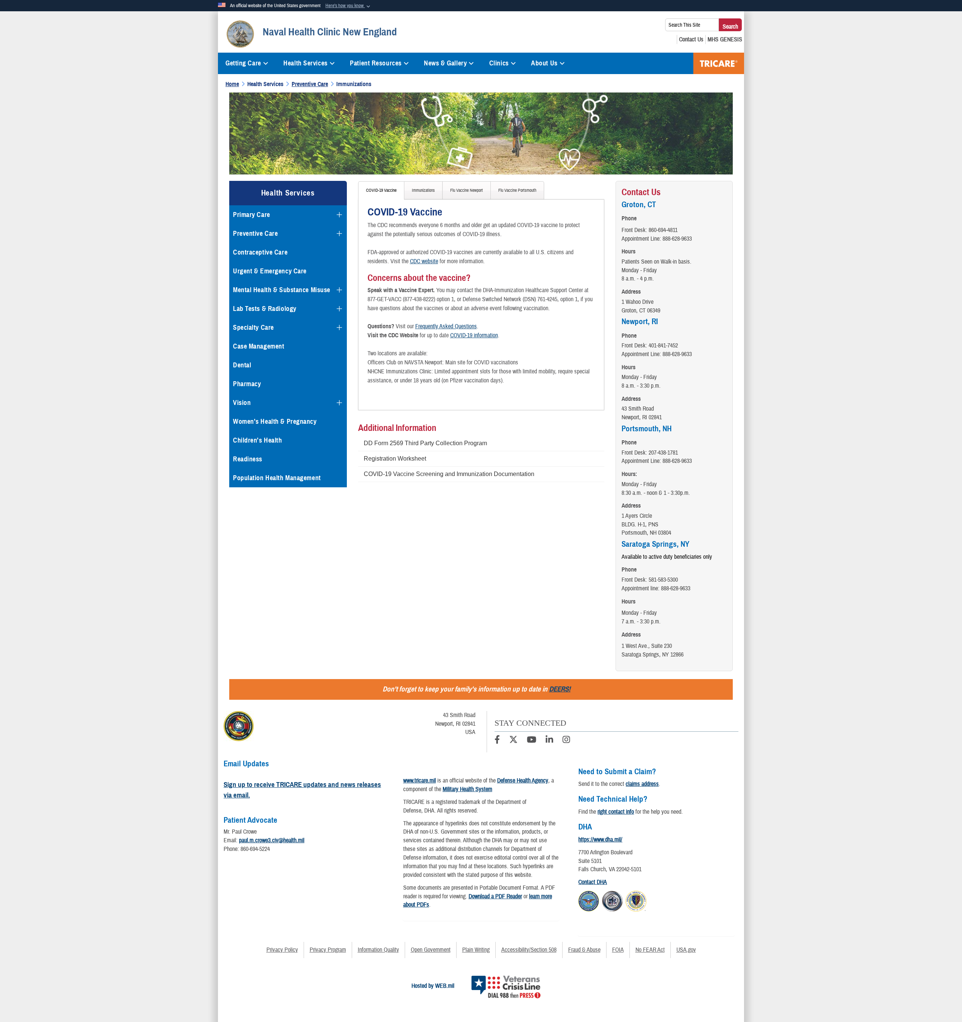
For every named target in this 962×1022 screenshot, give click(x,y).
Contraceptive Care (260, 252)
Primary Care (251, 215)
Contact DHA (592, 882)
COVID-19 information (474, 335)
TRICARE (718, 63)
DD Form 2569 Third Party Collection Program (425, 443)
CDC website (424, 261)
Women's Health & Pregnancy (275, 421)
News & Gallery (445, 63)
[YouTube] (531, 741)
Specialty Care (253, 327)
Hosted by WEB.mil (432, 986)
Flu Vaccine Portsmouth (517, 190)
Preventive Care (255, 233)
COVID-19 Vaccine (381, 190)
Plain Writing (476, 950)
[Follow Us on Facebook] (497, 741)
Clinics (499, 63)
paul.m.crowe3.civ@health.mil (271, 840)
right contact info (615, 812)
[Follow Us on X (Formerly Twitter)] (513, 741)
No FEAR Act (650, 950)
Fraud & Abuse (584, 950)
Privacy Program (328, 950)
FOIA (618, 950)
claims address (642, 784)
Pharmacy (247, 384)
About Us (544, 63)
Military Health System (467, 789)
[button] (348, 6)
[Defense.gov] (588, 900)
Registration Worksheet (395, 458)
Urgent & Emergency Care (270, 271)
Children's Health (257, 440)
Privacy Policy (282, 950)
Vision (242, 403)
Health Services (305, 63)
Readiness (247, 459)
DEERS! (559, 689)
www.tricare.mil (419, 780)
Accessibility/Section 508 (529, 950)
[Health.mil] (612, 900)
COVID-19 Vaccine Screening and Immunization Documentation (449, 474)
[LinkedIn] (549, 741)
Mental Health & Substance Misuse (281, 290)
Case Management (258, 346)
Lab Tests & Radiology (264, 309)
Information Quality (378, 950)
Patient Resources (376, 63)
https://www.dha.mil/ (600, 839)
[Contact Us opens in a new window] (691, 39)
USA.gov (686, 950)
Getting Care (243, 63)
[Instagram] (566, 741)
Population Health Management (277, 478)
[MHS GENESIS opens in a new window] (725, 39)
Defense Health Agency (522, 780)
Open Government (431, 950)
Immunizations (423, 190)
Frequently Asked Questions (446, 326)
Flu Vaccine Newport (466, 190)
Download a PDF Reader (495, 896)
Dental (242, 365)
